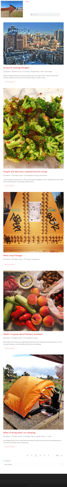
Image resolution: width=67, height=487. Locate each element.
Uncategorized (35, 259)
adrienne (7, 71)
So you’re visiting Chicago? (16, 67)
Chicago (27, 71)
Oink (27, 1)
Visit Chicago (48, 71)
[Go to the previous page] (27, 455)
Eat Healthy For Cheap (32, 175)
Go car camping (36, 436)
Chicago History (35, 71)
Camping (27, 436)
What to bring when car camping (19, 432)
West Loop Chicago (12, 255)
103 (57, 455)
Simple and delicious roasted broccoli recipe (25, 171)
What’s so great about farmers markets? (23, 334)
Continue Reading (10, 81)
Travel (42, 71)
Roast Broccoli (43, 175)
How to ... (43, 436)
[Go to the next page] (61, 455)
